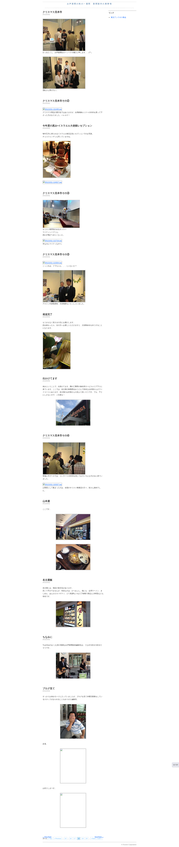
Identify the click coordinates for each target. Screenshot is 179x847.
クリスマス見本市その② (56, 100)
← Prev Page (47, 837)
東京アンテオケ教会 (118, 17)
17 (74, 838)
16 (70, 838)
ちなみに (47, 637)
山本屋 (46, 501)
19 (83, 838)
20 (87, 838)
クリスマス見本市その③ (56, 193)
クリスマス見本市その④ (56, 435)
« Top (50, 838)
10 (65, 838)
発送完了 (47, 314)
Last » (100, 838)
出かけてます (50, 378)
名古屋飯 (47, 580)
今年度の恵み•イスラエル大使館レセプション (67, 125)
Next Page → (99, 837)
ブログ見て (49, 688)
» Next (93, 838)
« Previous (57, 838)
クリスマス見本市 (52, 12)
